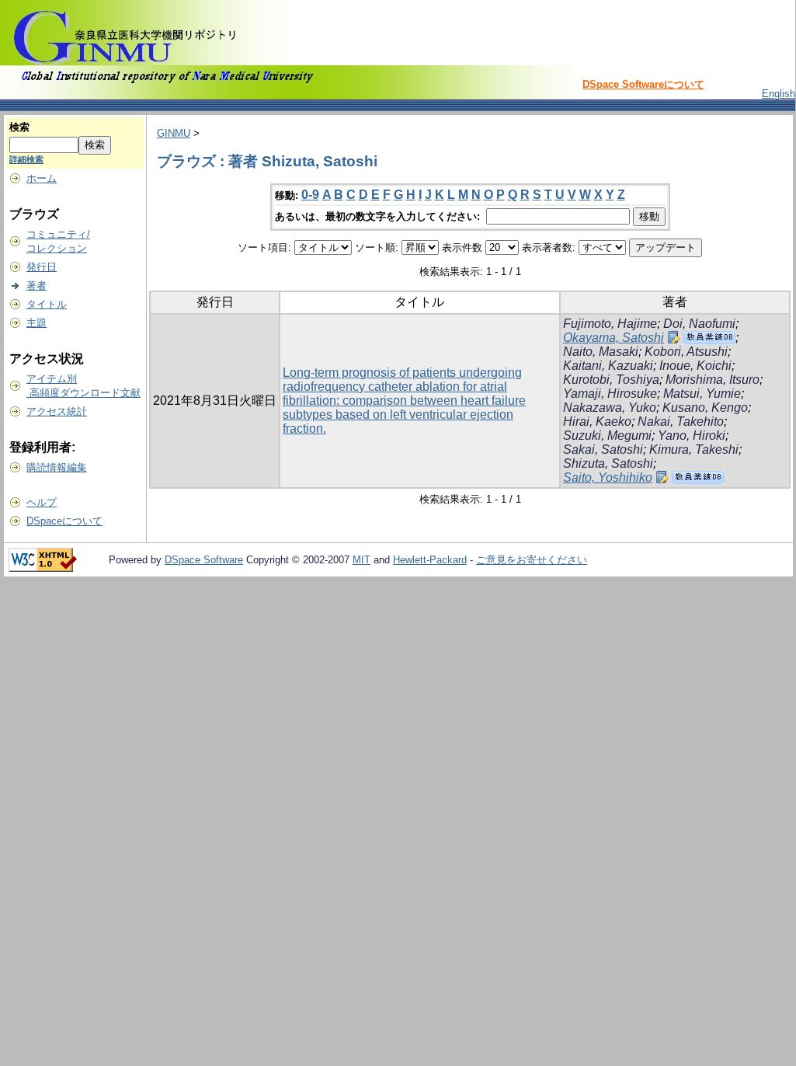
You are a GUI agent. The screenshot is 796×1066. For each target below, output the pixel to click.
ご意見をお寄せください (531, 560)
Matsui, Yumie (702, 393)
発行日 (41, 267)
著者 (36, 285)
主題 (36, 323)
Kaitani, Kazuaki (608, 365)
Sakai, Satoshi (603, 449)
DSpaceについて (64, 521)
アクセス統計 (56, 411)
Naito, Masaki (600, 351)
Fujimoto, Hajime (610, 323)
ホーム (41, 178)
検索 (19, 127)
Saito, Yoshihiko (607, 477)
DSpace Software (204, 560)
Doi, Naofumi (699, 323)
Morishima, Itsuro (713, 379)
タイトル (46, 304)
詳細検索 (26, 159)
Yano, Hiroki (691, 435)
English (778, 93)
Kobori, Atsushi (686, 351)
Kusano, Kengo (705, 407)
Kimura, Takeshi (694, 449)
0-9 (310, 194)
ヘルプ (41, 502)
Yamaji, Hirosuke (610, 393)
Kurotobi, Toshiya (611, 379)
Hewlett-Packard (430, 560)
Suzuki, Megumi (607, 435)
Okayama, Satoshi (613, 337)
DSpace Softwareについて (643, 84)
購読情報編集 (56, 467)
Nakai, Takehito (681, 421)
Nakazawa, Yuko (609, 407)
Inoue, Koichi (695, 365)
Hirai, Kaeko (597, 421)
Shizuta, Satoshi (608, 463)
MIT (361, 560)
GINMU (173, 133)
